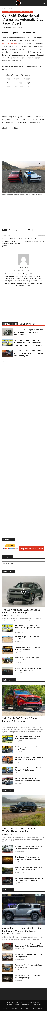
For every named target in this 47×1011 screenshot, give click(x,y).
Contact (16, 1004)
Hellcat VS (22, 11)
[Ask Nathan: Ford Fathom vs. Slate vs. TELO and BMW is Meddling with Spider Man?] (7, 968)
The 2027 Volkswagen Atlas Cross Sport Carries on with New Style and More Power (29, 332)
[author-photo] (23, 265)
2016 (10, 230)
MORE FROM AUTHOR (27, 324)
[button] (3, 3)
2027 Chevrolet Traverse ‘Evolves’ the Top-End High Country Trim (21, 830)
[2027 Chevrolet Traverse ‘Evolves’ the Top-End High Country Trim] (23, 810)
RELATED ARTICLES (10, 324)
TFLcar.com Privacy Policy (32, 1002)
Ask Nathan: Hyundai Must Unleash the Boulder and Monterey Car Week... (21, 929)
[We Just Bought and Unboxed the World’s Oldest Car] (7, 639)
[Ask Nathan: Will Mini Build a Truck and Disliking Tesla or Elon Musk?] (7, 957)
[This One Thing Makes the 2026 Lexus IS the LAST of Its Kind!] (7, 749)
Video (9, 11)
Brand (10, 8)
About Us (9, 1004)
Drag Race (15, 11)
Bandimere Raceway (10, 43)
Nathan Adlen (6, 934)
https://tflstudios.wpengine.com (23, 271)
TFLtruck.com (25, 1004)
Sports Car (29, 11)
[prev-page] (3, 361)
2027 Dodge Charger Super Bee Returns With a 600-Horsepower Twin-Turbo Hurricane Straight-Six (28, 342)
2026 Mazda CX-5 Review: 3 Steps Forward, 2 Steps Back (19, 719)
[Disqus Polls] (23, 393)
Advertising (18, 1002)
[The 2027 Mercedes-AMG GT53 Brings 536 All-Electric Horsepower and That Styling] (7, 353)
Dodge (4, 11)
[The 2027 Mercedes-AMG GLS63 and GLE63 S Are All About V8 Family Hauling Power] (7, 671)
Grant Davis (7, 27)
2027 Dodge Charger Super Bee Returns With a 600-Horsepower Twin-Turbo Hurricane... (29, 628)
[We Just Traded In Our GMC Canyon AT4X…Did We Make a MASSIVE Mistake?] (7, 650)
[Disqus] (23, 451)
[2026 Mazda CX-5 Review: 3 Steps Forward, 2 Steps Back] (23, 700)
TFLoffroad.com (36, 1004)
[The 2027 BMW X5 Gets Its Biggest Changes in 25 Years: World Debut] (7, 660)
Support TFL (9, 1002)
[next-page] (7, 361)
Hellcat (30, 230)
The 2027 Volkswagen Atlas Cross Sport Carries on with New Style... (22, 611)
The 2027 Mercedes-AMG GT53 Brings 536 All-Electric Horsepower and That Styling (29, 353)
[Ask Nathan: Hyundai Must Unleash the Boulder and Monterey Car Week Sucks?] (23, 909)
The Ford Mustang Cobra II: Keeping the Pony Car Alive (35, 240)
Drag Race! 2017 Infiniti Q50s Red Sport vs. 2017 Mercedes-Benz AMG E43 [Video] (12, 242)
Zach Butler (5, 615)
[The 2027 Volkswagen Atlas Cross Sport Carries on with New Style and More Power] (7, 332)
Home (4, 8)
